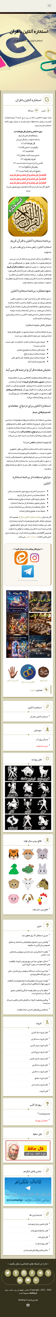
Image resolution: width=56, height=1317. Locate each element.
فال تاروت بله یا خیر (39, 1084)
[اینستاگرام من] (24, 1273)
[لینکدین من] (20, 1280)
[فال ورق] (17, 647)
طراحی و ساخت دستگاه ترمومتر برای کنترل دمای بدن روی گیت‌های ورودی (29, 972)
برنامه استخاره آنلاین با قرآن (30, 517)
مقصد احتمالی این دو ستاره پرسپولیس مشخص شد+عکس (30, 953)
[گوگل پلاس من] (36, 1280)
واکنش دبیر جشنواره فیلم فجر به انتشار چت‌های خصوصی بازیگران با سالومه (29, 943)
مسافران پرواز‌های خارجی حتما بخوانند (32, 1009)
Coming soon (44, 1114)
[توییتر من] (8, 1273)
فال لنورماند (43, 1237)
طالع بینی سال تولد (40, 909)
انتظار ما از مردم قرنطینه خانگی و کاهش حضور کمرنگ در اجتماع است (30, 991)
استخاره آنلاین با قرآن (29, 31)
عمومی (33, 690)
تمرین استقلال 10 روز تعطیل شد (35, 935)
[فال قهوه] (40, 625)
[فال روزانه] (17, 602)
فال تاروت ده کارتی (40, 1071)
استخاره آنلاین (31, 536)
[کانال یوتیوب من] (28, 1280)
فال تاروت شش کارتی (39, 1058)
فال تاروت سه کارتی (39, 1039)
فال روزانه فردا (41, 1243)
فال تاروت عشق (41, 1078)
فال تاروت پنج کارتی (39, 1052)
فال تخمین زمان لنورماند (38, 1224)
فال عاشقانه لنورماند (39, 1230)
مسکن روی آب (42, 739)
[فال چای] (40, 647)
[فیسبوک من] (32, 1273)
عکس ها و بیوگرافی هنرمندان (35, 1250)
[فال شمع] (17, 625)
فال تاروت (44, 1091)
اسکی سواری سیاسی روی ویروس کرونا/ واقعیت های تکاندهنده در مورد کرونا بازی (29, 962)
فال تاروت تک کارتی (39, 1032)
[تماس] (16, 1273)
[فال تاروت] (40, 602)
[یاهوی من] (48, 1273)
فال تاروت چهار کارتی (39, 1045)
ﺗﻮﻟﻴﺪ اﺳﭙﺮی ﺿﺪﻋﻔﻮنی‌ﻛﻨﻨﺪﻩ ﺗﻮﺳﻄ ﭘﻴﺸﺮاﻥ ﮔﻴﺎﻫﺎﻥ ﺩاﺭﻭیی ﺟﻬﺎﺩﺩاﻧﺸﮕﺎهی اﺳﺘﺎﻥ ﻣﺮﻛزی (28, 982)
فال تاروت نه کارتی (40, 1065)
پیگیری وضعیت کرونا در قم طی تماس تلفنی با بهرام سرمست (28, 1001)
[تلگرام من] (40, 1273)
